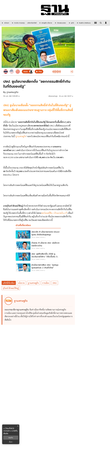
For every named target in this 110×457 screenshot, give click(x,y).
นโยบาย (21, 283)
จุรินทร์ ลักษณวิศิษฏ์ (11, 288)
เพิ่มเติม (5, 433)
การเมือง (45, 283)
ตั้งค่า (11, 442)
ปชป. (55, 283)
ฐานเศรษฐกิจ (33, 283)
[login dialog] (106, 23)
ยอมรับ (10, 437)
